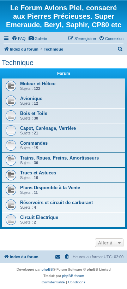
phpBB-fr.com (73, 276)
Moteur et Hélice (37, 83)
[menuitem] (19, 38)
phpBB (47, 269)
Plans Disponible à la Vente (50, 187)
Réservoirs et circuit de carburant (56, 202)
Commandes (34, 143)
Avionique (31, 98)
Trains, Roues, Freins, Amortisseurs (59, 158)
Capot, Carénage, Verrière (48, 128)
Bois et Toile (33, 113)
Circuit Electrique (39, 217)
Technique (18, 63)
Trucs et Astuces (38, 172)
